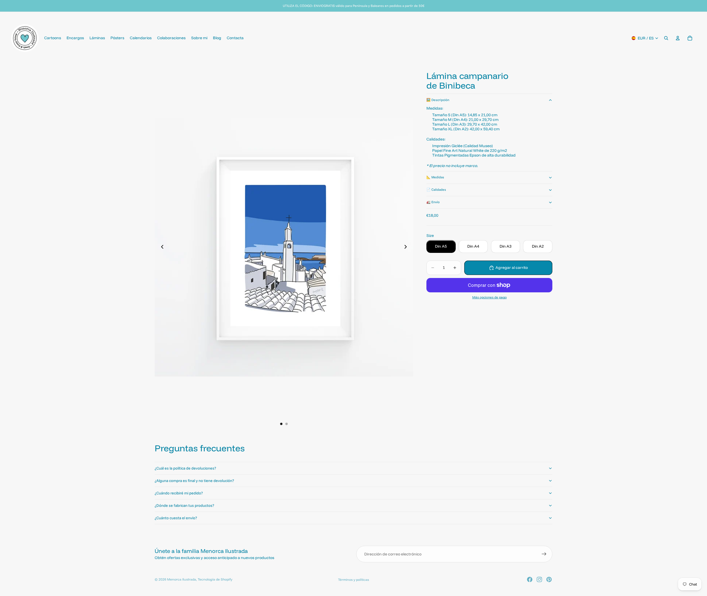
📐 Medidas (435, 177)
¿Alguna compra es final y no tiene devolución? (194, 480)
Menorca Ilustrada (181, 579)
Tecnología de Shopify (215, 579)
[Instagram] (539, 579)
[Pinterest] (549, 579)
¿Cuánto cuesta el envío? (176, 517)
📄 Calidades (436, 190)
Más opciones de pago (489, 298)
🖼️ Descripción (437, 100)
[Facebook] (529, 579)
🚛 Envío (433, 202)
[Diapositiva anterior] (161, 247)
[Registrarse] (544, 554)
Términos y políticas (353, 580)
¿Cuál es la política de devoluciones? (185, 468)
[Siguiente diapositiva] (407, 247)
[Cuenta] (678, 38)
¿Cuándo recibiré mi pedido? (179, 493)
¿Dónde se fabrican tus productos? (184, 505)
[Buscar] (666, 38)
